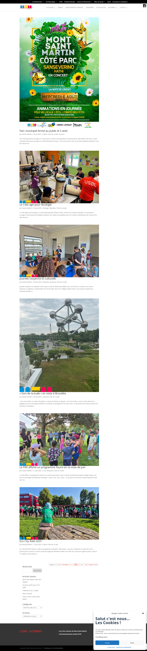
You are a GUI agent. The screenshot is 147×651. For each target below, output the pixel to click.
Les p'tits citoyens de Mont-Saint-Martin (73, 631)
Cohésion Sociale (69, 2)
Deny (132, 643)
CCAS (60, 2)
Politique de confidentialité (123, 647)
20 (86, 565)
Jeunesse (53, 282)
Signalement (90, 7)
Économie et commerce (120, 2)
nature (45, 544)
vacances (62, 134)
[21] (96, 565)
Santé (109, 2)
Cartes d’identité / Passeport (74, 7)
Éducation (52, 208)
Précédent (65, 565)
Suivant (91, 565)
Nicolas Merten (27, 134)
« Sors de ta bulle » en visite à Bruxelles (43, 393)
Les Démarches (37, 2)
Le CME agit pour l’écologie (36, 204)
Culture (44, 134)
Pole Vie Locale (53, 134)
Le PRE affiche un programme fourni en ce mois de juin (52, 467)
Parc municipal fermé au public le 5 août (44, 131)
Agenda (60, 7)
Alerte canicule (27, 594)
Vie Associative (101, 7)
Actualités (49, 7)
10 (81, 565)
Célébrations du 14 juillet (30, 590)
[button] (143, 613)
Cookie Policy (111, 647)
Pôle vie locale (98, 2)
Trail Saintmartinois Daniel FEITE (70, 634)
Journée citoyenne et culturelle (38, 278)
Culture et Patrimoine (83, 2)
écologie (45, 208)
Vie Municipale (50, 2)
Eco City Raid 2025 (31, 541)
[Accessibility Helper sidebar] (144, 6)
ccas (44, 471)
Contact (123, 7)
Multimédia (111, 7)
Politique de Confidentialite (53, 648)
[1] (59, 565)
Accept (107, 643)
